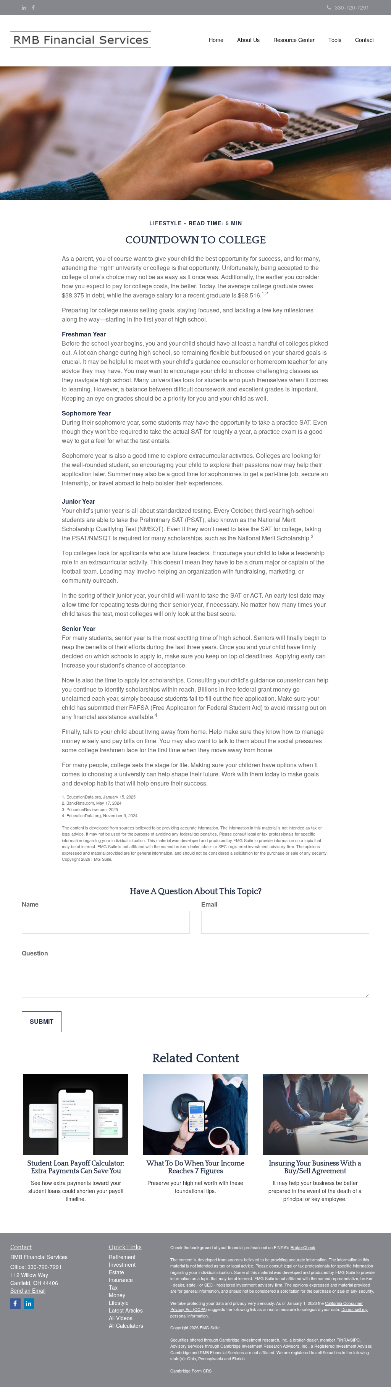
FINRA (342, 1340)
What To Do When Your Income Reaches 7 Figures (195, 1167)
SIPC (355, 1340)
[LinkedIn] (24, 7)
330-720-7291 (352, 7)
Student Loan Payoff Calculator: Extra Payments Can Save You (75, 1167)
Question (35, 953)
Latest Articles (126, 1310)
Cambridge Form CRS (191, 1371)
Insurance (121, 1280)
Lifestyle (119, 1302)
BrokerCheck (303, 1247)
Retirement (122, 1257)
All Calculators (126, 1325)
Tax (113, 1287)
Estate (116, 1272)
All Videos (120, 1318)
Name (30, 904)
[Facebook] (33, 7)
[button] (248, 39)
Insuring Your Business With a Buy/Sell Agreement (315, 1167)
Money (117, 1295)
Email (209, 904)
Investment (122, 1264)
